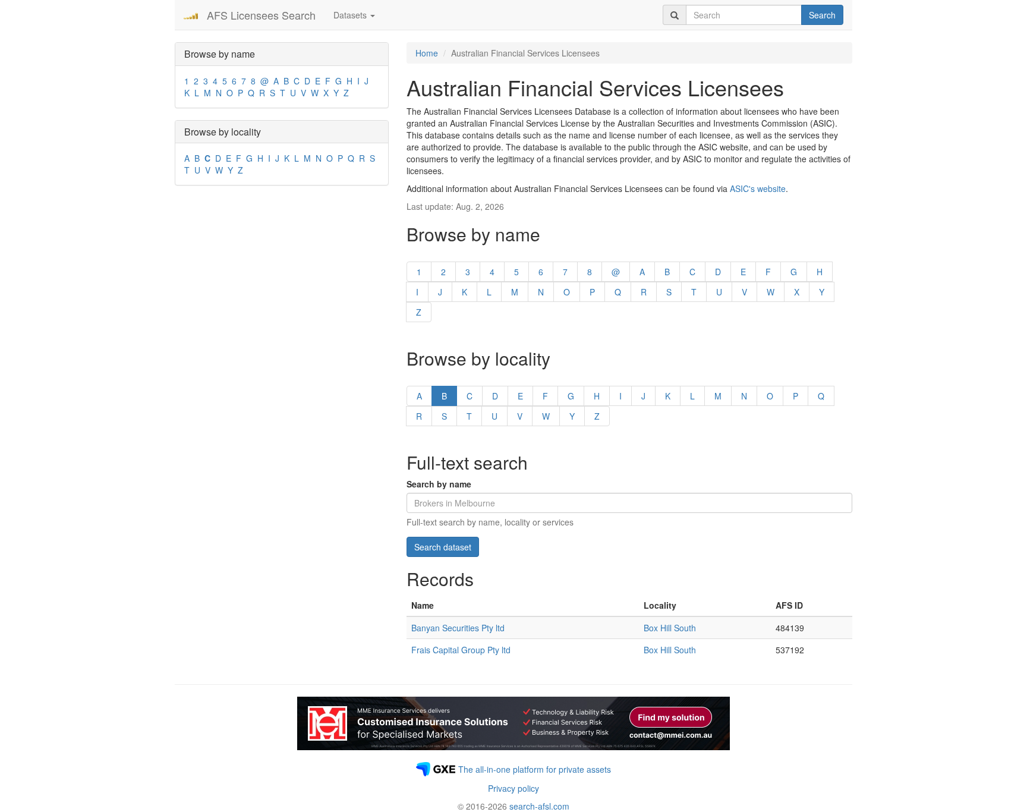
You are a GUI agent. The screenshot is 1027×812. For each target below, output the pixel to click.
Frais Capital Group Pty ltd (461, 650)
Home (426, 53)
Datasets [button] (351, 15)
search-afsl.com (539, 806)
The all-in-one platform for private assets (534, 769)
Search (822, 15)
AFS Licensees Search (261, 15)
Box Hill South (670, 628)
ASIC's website (758, 188)
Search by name (439, 484)
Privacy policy (513, 788)
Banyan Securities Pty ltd (458, 628)
